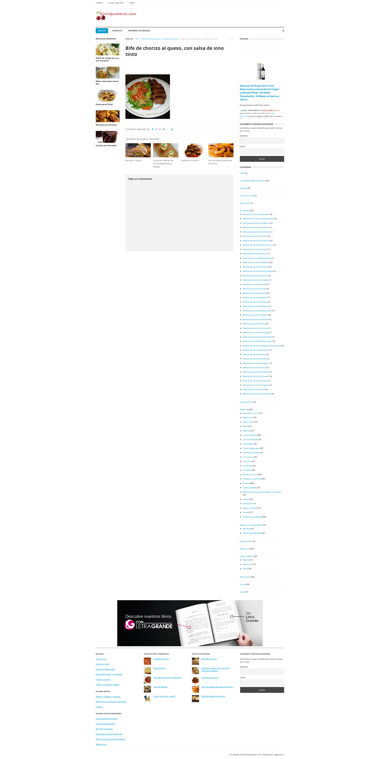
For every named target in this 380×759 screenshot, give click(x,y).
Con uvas (247, 461)
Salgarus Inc (279, 754)
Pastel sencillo (159, 668)
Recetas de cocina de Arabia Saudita (258, 218)
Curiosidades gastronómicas (252, 180)
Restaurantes (245, 541)
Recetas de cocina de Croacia (255, 249)
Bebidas (246, 430)
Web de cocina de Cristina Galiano (110, 739)
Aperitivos (247, 417)
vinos (242, 592)
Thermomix (245, 577)
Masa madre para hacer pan (107, 82)
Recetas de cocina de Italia (254, 293)
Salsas (245, 499)
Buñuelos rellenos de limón (213, 696)
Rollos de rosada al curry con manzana (107, 59)
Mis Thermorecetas (104, 729)
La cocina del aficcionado (107, 718)
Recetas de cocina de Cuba (254, 253)
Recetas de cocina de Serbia (255, 358)
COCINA (99, 3)
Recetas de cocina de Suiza (254, 367)
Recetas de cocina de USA (254, 389)
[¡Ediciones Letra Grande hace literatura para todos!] (190, 645)
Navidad (246, 528)
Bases (245, 426)
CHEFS (132, 3)
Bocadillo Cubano (209, 659)
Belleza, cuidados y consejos (108, 696)
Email (242, 146)
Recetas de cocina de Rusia (254, 354)
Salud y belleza (246, 556)
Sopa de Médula (160, 687)
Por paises (244, 210)
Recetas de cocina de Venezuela (256, 393)
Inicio (103, 30)
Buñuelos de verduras (106, 125)
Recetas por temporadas (250, 525)
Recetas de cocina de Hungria (256, 280)
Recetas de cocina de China (254, 236)
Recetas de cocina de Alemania (256, 214)
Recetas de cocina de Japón (254, 297)
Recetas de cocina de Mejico (255, 315)
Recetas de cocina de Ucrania (255, 380)
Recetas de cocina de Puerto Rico (257, 337)
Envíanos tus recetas (139, 30)
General (243, 188)
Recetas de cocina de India (254, 284)
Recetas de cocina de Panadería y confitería (262, 492)
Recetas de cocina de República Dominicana (262, 345)
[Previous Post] (229, 39)
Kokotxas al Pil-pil (104, 104)
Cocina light (248, 443)
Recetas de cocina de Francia (255, 267)
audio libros (101, 659)
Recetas (243, 409)
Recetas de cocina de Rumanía (256, 350)
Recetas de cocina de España (255, 262)
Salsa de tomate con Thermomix (167, 677)
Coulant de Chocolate (106, 145)
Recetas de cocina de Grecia (255, 275)
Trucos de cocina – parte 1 (164, 696)
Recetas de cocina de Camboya (256, 231)
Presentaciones (246, 402)
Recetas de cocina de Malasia (255, 306)
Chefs (242, 173)
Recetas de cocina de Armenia (256, 227)
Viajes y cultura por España (107, 684)
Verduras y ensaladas (252, 516)
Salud (245, 568)
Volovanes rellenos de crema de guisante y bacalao (215, 669)
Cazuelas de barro (161, 659)
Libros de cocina (247, 195)
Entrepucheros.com (253, 754)
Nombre (244, 135)
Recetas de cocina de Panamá (256, 319)
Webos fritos (101, 744)
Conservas (247, 465)
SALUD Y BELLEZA (115, 3)
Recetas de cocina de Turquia (255, 376)
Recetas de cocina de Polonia (255, 328)
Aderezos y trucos (250, 413)
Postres (246, 483)
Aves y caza (248, 422)
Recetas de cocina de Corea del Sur (258, 245)
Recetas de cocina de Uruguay (256, 385)
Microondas (245, 203)
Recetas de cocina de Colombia (256, 240)
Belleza (246, 559)
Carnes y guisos (249, 435)
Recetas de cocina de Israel (254, 288)
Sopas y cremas (249, 508)
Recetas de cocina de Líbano (255, 302)
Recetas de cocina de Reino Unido (257, 341)
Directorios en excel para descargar (111, 701)
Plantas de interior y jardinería (109, 674)
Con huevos (248, 457)
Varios (245, 512)
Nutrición (247, 564)
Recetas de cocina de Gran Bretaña (258, 271)
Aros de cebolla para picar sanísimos (217, 687)
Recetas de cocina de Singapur (256, 363)
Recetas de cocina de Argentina (256, 223)
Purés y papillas (249, 487)
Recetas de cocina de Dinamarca (257, 258)
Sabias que (244, 548)
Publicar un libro (103, 679)
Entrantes (247, 470)
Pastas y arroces (250, 474)
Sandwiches (248, 503)
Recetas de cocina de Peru (254, 323)
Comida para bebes (251, 452)
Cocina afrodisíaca (251, 439)
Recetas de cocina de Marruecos (257, 310)
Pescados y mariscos (252, 478)
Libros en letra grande (105, 723)
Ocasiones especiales (252, 533)
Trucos (243, 584)
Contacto (117, 30)
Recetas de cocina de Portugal (256, 332)
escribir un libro (102, 664)
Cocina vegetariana (251, 448)
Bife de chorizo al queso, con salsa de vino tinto (160, 39)
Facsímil (99, 706)
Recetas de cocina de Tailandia (256, 372)
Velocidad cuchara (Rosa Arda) (109, 734)
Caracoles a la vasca (209, 677)
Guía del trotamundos (105, 669)
